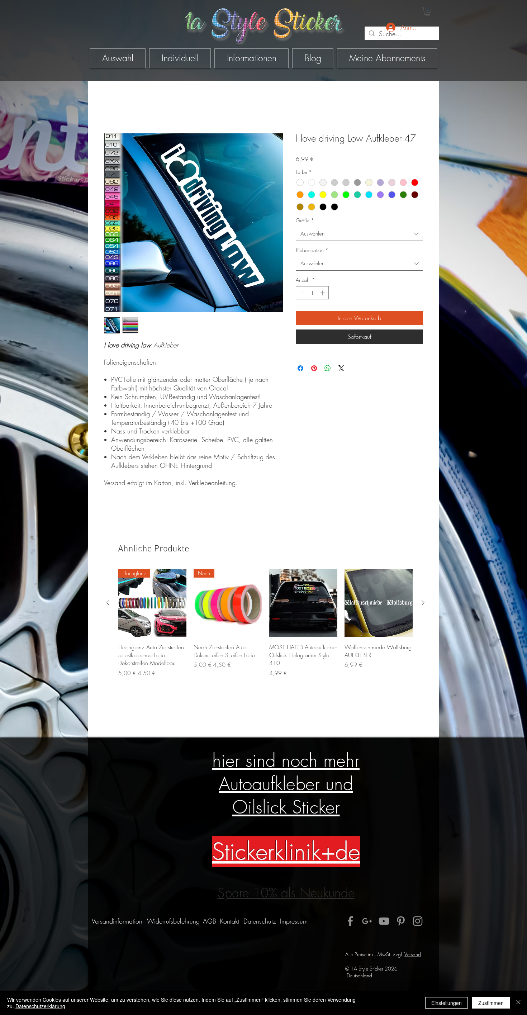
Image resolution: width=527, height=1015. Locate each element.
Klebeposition (312, 250)
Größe (305, 220)
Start (109, 107)
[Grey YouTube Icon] (384, 921)
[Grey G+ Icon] (367, 921)
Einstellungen (446, 1002)
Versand (412, 954)
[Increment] (323, 292)
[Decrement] (301, 292)
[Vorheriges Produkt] (108, 602)
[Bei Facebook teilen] (300, 368)
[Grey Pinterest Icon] (400, 921)
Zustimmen (491, 1002)
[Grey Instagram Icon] (417, 921)
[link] (427, 11)
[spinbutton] (312, 292)
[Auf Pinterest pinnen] (314, 368)
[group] (265, 627)
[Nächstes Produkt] (423, 602)
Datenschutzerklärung (40, 1006)
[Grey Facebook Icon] (350, 921)
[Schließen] (518, 1002)
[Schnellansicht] (303, 603)
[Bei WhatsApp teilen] (327, 368)
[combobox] (359, 234)
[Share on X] (341, 368)
